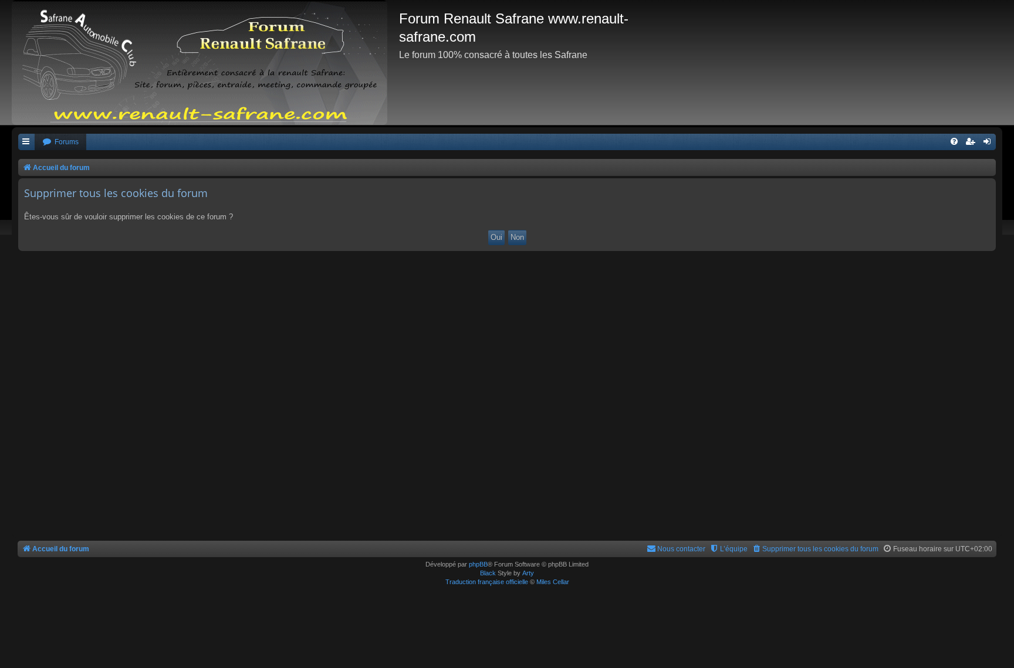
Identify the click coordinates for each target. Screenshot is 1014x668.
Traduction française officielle (486, 581)
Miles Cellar (552, 581)
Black (488, 573)
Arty (528, 573)
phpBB (478, 564)
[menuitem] (60, 142)
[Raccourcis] (26, 142)
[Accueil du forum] (205, 62)
